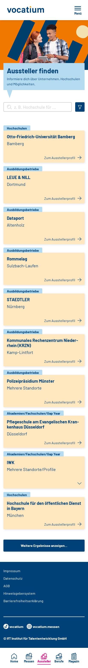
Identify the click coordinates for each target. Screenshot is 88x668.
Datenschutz (12, 578)
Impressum (11, 571)
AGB (6, 586)
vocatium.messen (46, 626)
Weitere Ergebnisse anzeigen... (44, 545)
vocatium (16, 626)
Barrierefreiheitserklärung (23, 601)
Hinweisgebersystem (19, 593)
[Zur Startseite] (34, 10)
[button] (44, 472)
